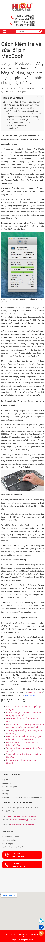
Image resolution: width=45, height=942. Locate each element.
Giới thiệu (6, 780)
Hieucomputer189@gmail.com (23, 820)
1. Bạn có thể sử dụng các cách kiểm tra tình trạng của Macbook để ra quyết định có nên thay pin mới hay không (24, 114)
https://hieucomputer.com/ (22, 940)
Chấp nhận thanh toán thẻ (12, 847)
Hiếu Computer (34, 692)
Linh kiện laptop (8, 783)
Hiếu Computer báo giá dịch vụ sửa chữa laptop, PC (22, 797)
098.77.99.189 (14, 817)
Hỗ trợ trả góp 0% (9, 844)
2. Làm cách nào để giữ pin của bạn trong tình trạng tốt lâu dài (24, 120)
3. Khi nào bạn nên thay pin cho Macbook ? (22, 126)
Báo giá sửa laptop (9, 787)
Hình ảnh (5, 790)
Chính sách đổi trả (9, 840)
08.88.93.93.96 (29, 817)
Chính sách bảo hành (10, 837)
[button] (22, 855)
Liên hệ (5, 794)
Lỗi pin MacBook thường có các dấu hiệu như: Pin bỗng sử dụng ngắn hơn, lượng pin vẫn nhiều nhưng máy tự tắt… (22, 105)
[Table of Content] (39, 98)
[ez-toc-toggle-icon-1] (38, 98)
